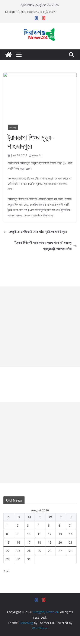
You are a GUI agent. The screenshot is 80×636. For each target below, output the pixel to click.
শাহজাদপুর (12, 127)
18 (39, 542)
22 (8, 551)
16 (18, 542)
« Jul (6, 570)
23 (18, 551)
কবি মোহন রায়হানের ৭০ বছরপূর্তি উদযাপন (36, 12)
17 (29, 542)
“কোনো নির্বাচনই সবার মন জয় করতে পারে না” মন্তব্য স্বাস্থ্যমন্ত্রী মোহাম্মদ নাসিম (42, 245)
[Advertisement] (40, 326)
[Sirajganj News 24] (8, 55)
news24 (36, 155)
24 (29, 551)
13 (60, 534)
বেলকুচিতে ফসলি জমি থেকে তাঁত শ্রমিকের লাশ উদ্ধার (38, 231)
